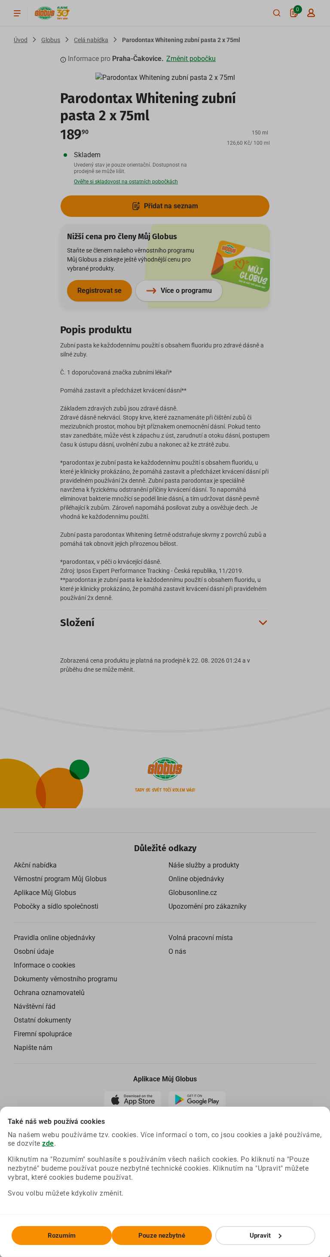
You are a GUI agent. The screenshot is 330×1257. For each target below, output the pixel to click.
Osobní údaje (34, 951)
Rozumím (62, 1235)
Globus (50, 40)
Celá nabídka (91, 40)
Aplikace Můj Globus (45, 893)
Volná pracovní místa (200, 938)
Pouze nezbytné (161, 1235)
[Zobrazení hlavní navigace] (17, 13)
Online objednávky (196, 879)
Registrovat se (99, 290)
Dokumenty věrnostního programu (65, 979)
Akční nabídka (35, 865)
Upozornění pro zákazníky (207, 906)
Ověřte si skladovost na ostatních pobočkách (126, 182)
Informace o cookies (44, 965)
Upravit (260, 1235)
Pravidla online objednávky (54, 938)
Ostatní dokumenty (42, 1020)
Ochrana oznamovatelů (49, 993)
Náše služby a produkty (203, 865)
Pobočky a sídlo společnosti (56, 906)
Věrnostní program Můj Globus (60, 879)
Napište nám (33, 1048)
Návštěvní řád (34, 1006)
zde (48, 1143)
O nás (177, 951)
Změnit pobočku (191, 59)
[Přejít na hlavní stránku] (44, 13)
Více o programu (186, 290)
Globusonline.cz (192, 893)
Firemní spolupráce (43, 1034)
